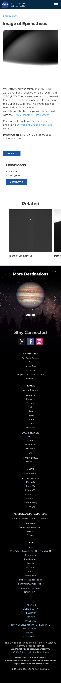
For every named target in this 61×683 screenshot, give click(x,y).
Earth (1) (30, 482)
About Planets (30, 390)
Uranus (30, 424)
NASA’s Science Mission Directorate (30, 652)
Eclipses (30, 379)
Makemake (30, 445)
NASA (4, 4)
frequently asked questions (36, 125)
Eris (30, 453)
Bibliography (30, 609)
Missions (30, 568)
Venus (30, 403)
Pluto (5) (30, 507)
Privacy (30, 617)
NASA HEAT (30, 592)
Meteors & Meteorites (30, 527)
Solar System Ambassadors (30, 584)
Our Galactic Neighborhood (17, 11)
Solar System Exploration (17, 4)
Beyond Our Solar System (30, 374)
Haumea (30, 449)
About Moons (30, 473)
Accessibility (30, 637)
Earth (30, 407)
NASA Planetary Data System (31, 115)
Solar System (30, 354)
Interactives (30, 576)
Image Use (30, 621)
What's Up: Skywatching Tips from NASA (30, 551)
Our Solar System (30, 358)
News (30, 547)
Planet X (30, 462)
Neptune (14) (30, 503)
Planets (30, 386)
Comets (30, 535)
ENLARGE (12, 154)
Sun (30, 362)
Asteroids (30, 531)
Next (54, 298)
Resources (30, 555)
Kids (30, 572)
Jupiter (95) (30, 490)
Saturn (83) (30, 494)
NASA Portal (30, 629)
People (30, 563)
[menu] (56, 4)
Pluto (30, 436)
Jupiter (30, 315)
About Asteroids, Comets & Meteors (30, 518)
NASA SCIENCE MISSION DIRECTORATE (30, 625)
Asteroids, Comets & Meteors (30, 514)
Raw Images (10, 16)
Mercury (30, 399)
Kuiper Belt (30, 366)
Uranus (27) (30, 499)
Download (16, 182)
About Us (30, 605)
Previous (6, 298)
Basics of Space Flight (30, 580)
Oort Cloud (30, 370)
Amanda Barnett (38, 658)
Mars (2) (30, 486)
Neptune (30, 428)
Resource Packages (30, 588)
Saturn (30, 420)
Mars (30, 411)
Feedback (30, 613)
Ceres (30, 441)
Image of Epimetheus (20, 256)
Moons (30, 469)
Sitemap (30, 633)
